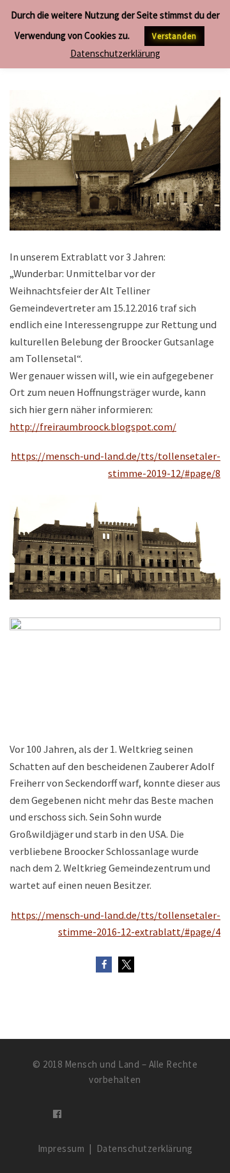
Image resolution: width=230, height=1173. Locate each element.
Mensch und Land (102, 1064)
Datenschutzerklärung (144, 1148)
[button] (104, 964)
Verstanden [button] (174, 36)
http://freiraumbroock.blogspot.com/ (93, 426)
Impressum (61, 1148)
